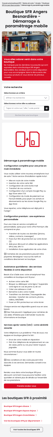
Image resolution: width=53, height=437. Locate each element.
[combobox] (24, 108)
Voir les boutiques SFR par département (22, 421)
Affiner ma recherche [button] (15, 98)
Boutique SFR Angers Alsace (16, 406)
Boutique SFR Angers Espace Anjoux (20, 410)
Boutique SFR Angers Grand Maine (19, 415)
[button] (46, 108)
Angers (38, 3)
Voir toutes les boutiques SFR (26, 429)
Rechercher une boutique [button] (26, 115)
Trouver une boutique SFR (11, 3)
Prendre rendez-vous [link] (26, 386)
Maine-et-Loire (28, 3)
